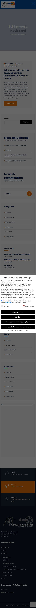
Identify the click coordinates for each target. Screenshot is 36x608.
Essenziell (6, 306)
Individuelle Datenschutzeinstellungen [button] (18, 327)
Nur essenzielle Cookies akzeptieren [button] (18, 322)
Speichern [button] (18, 317)
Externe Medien (29, 306)
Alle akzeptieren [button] (18, 312)
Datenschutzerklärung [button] (19, 330)
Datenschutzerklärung (7, 301)
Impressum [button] (26, 330)
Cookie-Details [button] (10, 330)
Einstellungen (7, 302)
